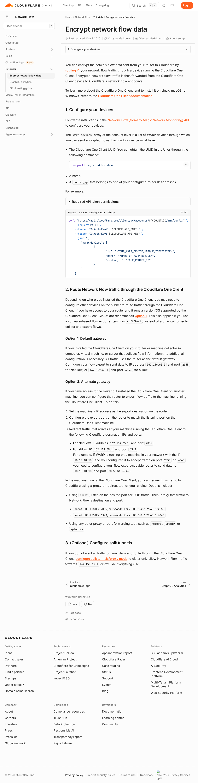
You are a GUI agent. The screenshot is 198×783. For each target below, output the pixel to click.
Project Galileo (64, 653)
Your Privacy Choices (176, 775)
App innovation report (117, 653)
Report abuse (63, 743)
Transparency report (68, 737)
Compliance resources (69, 711)
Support (107, 678)
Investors (11, 724)
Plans (8, 653)
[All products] (7, 17)
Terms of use (127, 775)
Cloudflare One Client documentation (125, 96)
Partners (11, 666)
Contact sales (14, 659)
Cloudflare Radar (113, 659)
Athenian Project (65, 659)
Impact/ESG (62, 678)
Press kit (11, 737)
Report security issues (101, 775)
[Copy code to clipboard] (186, 165)
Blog (105, 691)
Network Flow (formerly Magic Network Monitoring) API (148, 120)
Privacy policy (74, 775)
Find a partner (14, 672)
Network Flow (82, 17)
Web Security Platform (166, 693)
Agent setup (177, 38)
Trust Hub (60, 718)
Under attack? (14, 685)
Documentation (112, 711)
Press (9, 730)
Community (110, 724)
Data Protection (64, 724)
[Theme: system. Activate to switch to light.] (172, 5)
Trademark (146, 775)
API (80, 5)
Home (68, 17)
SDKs (88, 5)
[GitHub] (163, 5)
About (9, 711)
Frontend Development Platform (167, 674)
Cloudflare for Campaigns (71, 666)
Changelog (102, 5)
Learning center (113, 718)
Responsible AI (64, 730)
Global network (15, 743)
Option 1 (141, 316)
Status (106, 672)
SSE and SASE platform (167, 653)
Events (106, 685)
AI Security (158, 666)
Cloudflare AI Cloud (164, 659)
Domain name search (19, 691)
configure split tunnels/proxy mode (101, 559)
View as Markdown (150, 38)
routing (72, 70)
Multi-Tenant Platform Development (166, 684)
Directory (68, 5)
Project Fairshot (65, 672)
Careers (10, 718)
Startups (10, 678)
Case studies (111, 666)
